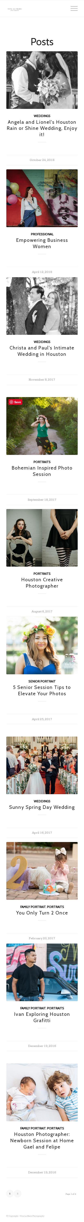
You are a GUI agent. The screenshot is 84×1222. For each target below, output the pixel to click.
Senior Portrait (42, 681)
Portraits (42, 462)
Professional (42, 234)
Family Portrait (33, 907)
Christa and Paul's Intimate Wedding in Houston (42, 351)
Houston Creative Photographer (42, 583)
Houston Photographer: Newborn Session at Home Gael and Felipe (42, 1140)
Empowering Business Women (42, 243)
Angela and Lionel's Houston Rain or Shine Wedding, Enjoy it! (42, 128)
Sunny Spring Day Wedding (42, 807)
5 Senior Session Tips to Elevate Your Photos (42, 690)
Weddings (42, 116)
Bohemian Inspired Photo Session (42, 471)
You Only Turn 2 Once (42, 913)
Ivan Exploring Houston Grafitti (42, 1017)
